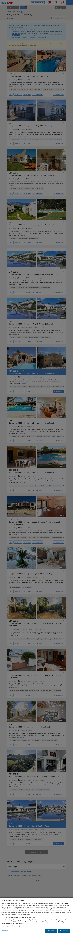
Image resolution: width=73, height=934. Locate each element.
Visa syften (5, 930)
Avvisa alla (51, 930)
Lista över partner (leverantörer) (11, 926)
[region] (36, 915)
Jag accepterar (64, 930)
